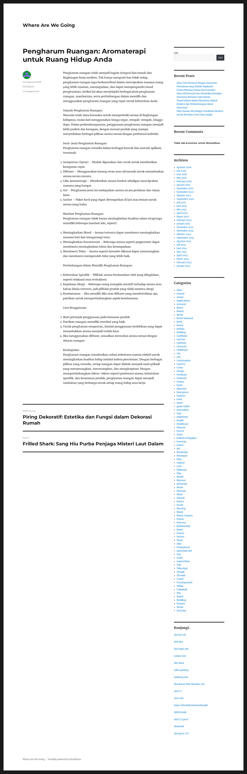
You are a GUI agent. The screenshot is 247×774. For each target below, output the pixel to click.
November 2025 (185, 192)
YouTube (181, 610)
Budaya (180, 328)
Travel (180, 579)
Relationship (183, 526)
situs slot (179, 698)
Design (180, 371)
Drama (180, 381)
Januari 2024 (183, 266)
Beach (180, 307)
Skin (179, 543)
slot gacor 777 (181, 733)
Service (180, 536)
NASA (180, 494)
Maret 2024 (183, 258)
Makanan (182, 469)
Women (181, 603)
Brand (180, 325)
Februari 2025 (184, 220)
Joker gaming (181, 670)
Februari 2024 (184, 262)
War (179, 593)
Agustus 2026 (184, 167)
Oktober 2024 (184, 234)
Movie (180, 487)
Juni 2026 (182, 174)
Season (180, 533)
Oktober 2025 (184, 195)
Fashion (181, 395)
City (179, 357)
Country (181, 364)
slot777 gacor (181, 719)
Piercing (181, 508)
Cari (176, 52)
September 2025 (185, 199)
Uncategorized (31, 91)
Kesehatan (182, 452)
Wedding (181, 600)
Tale (179, 564)
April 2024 (182, 255)
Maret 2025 (183, 216)
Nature (180, 501)
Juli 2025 (181, 202)
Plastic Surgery (185, 515)
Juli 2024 (181, 244)
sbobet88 (179, 726)
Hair (179, 413)
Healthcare (182, 424)
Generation (183, 409)
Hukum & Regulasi (186, 438)
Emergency (183, 392)
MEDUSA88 (180, 712)
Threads (181, 575)
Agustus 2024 (184, 241)
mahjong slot (181, 677)
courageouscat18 (32, 82)
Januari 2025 (183, 223)
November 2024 (185, 230)
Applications (183, 300)
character (182, 346)
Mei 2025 (182, 209)
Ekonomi (181, 388)
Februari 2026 (184, 181)
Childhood (182, 350)
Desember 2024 (185, 227)
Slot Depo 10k (181, 649)
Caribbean (182, 335)
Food (179, 399)
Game (180, 402)
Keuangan (182, 455)
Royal (179, 529)
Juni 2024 (182, 248)
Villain (180, 586)
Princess (181, 522)
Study (180, 557)
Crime (180, 367)
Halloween (182, 417)
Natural (180, 498)
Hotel (179, 434)
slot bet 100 (180, 634)
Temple (181, 572)
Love (179, 466)
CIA (178, 353)
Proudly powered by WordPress (64, 759)
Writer (180, 607)
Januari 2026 (183, 185)
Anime (180, 297)
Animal (180, 293)
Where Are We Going (49, 25)
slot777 (178, 691)
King (179, 459)
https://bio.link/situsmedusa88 (191, 705)
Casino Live (180, 656)
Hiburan (181, 427)
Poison (180, 519)
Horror (180, 431)
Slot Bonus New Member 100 (189, 684)
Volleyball (182, 589)
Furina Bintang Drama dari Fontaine (196, 90)
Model (180, 476)
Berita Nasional (185, 318)
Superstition (183, 561)
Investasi (181, 441)
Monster (181, 480)
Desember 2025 (185, 188)
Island (180, 445)
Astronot (181, 304)
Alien (179, 290)
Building (181, 332)
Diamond (182, 378)
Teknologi (182, 568)
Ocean (180, 505)
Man (179, 473)
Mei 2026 (182, 177)
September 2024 (185, 237)
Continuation (184, 360)
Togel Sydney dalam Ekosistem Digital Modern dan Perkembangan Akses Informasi (197, 104)
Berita (180, 314)
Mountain (182, 483)
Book (179, 321)
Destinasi (182, 374)
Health (180, 420)
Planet (180, 512)
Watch (180, 596)
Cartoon (181, 339)
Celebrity (181, 343)
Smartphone (183, 547)
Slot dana (179, 663)
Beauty (180, 311)
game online (183, 406)
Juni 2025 (182, 206)
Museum (181, 490)
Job (178, 448)
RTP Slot (178, 641)
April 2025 (182, 213)
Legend (180, 462)
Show (180, 540)
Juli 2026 (181, 170)
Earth (179, 385)
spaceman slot (184, 550)
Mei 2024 (182, 251)
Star (179, 554)
